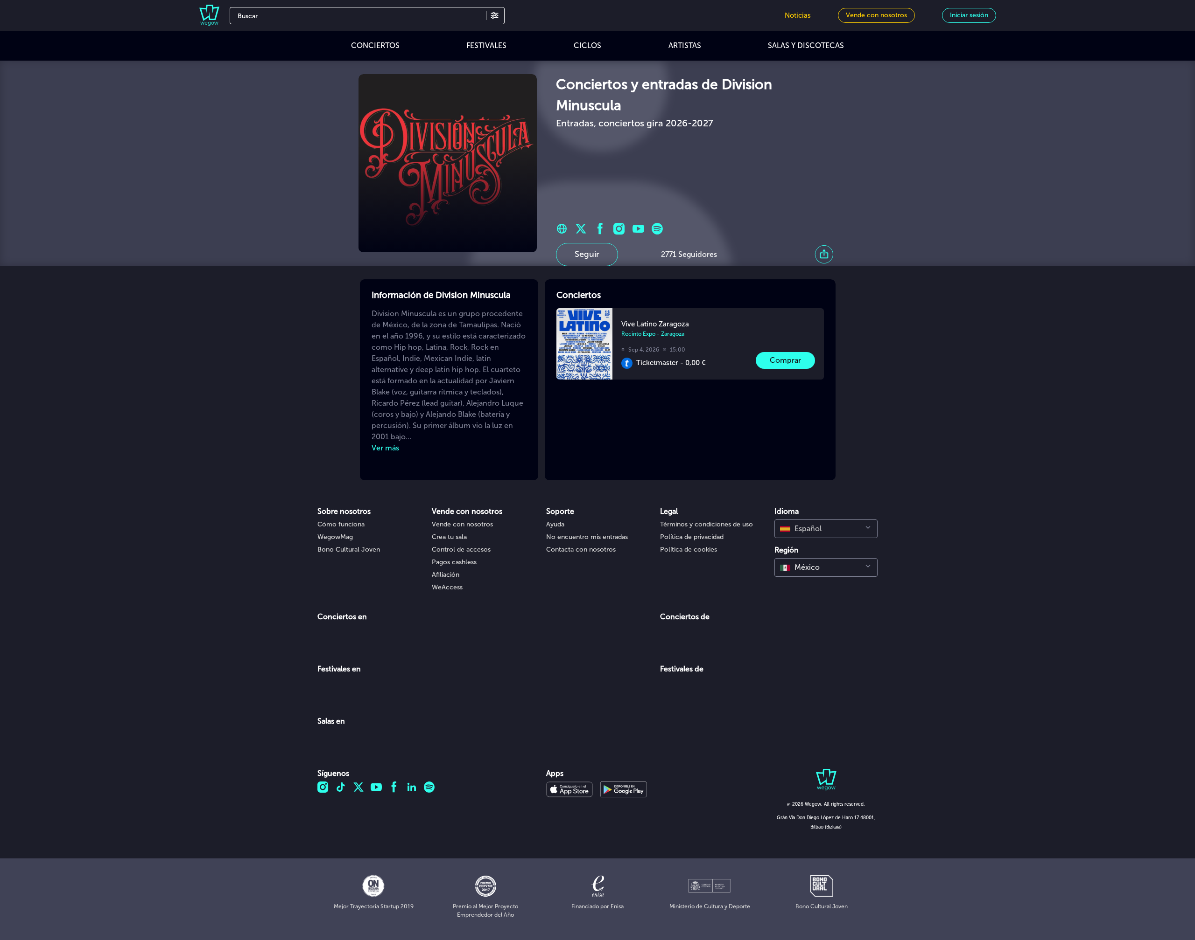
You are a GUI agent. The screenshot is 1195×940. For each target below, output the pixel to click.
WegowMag (335, 537)
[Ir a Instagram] (619, 229)
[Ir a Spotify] (657, 229)
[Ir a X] (581, 229)
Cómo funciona (341, 524)
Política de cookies (688, 549)
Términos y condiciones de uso (706, 524)
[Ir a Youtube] (638, 229)
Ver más (385, 447)
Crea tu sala (449, 537)
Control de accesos (461, 549)
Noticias (798, 15)
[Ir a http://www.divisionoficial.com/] (562, 229)
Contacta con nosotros (581, 549)
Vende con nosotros (462, 524)
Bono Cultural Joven (348, 549)
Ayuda (555, 524)
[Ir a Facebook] (600, 229)
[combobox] (826, 529)
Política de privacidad (692, 537)
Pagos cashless (454, 562)
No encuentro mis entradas (587, 537)
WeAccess (447, 587)
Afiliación (445, 575)
